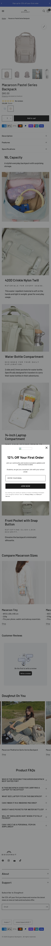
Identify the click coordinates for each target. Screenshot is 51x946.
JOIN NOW (25, 486)
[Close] (47, 448)
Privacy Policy (29, 494)
